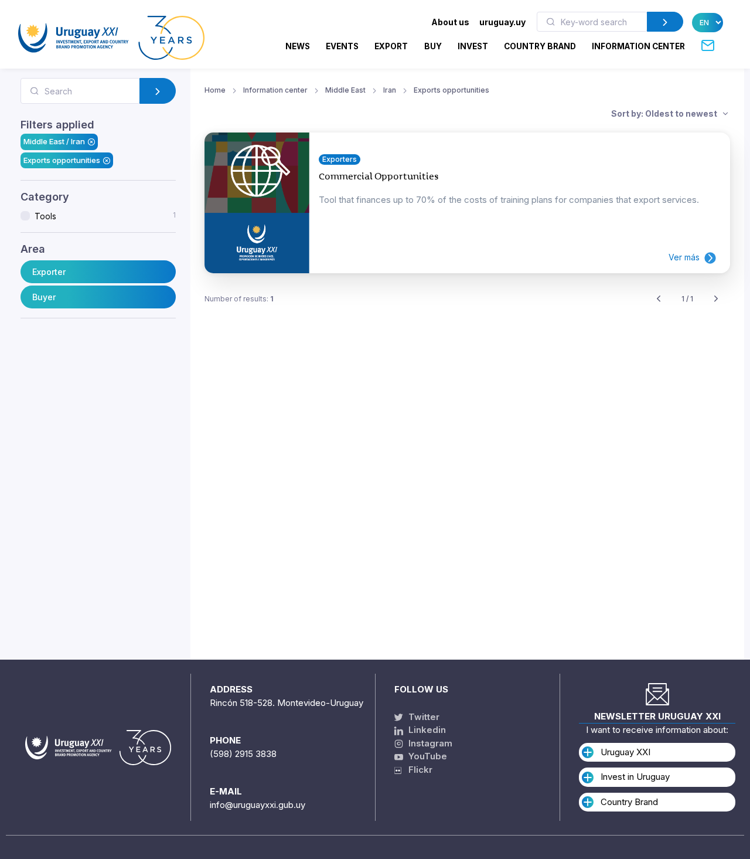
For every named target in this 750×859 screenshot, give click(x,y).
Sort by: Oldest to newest (665, 113)
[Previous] (658, 299)
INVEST (473, 46)
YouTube (426, 756)
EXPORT (391, 46)
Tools (105, 215)
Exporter (49, 272)
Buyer (44, 297)
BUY (433, 46)
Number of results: (239, 298)
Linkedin (426, 729)
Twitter (422, 716)
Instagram (429, 743)
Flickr (416, 769)
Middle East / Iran (54, 141)
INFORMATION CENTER (638, 46)
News (297, 46)
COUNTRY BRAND (540, 46)
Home (215, 90)
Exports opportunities (61, 160)
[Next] (716, 299)
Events (342, 46)
